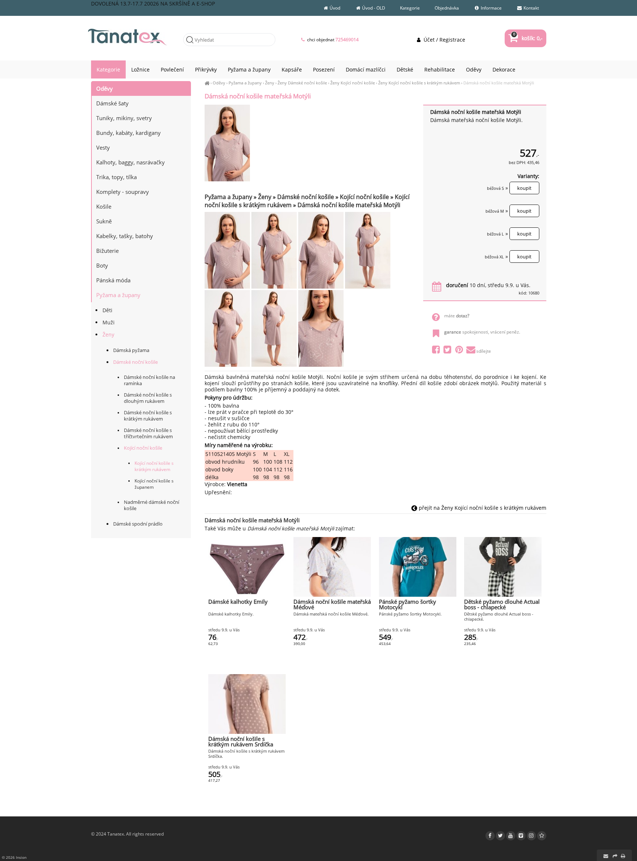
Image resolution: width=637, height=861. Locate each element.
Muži (108, 322)
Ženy (269, 83)
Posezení (324, 69)
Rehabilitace (439, 69)
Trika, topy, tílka (116, 177)
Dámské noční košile (135, 362)
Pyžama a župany (245, 83)
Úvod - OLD (373, 8)
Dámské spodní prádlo (138, 523)
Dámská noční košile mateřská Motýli (498, 83)
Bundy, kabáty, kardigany (128, 132)
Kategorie (410, 8)
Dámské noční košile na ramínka (149, 380)
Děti (107, 310)
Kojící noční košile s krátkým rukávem (154, 466)
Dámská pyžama (131, 350)
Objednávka (447, 8)
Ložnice (140, 69)
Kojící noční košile (143, 448)
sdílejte (483, 351)
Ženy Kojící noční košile (352, 83)
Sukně (104, 221)
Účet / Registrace (443, 39)
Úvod (334, 8)
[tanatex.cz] (207, 83)
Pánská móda (113, 280)
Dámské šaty (112, 103)
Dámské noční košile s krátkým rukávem (148, 415)
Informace (491, 8)
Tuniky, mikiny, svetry (124, 118)
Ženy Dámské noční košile (302, 83)
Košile (103, 206)
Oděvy (219, 83)
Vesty (103, 147)
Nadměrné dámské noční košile (151, 505)
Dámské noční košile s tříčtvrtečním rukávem (148, 433)
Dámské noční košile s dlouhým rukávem (148, 398)
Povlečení (172, 69)
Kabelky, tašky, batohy (124, 236)
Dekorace (503, 69)
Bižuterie (107, 250)
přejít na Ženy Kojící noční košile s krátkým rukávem (481, 507)
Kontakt (530, 8)
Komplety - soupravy (122, 191)
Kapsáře (292, 69)
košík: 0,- (528, 38)
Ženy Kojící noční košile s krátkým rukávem (419, 83)
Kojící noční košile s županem (154, 484)
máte (456, 316)
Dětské (405, 69)
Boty (102, 265)
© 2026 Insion (14, 857)
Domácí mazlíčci (366, 69)
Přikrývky (206, 69)
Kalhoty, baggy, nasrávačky (130, 162)
